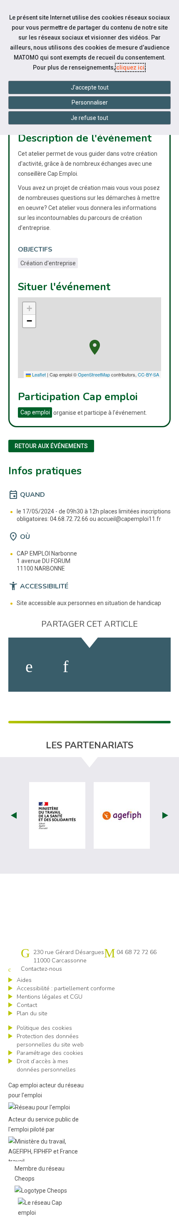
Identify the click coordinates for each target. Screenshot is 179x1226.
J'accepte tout (90, 87)
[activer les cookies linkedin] (65, 666)
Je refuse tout (89, 118)
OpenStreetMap (94, 374)
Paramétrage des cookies (50, 1053)
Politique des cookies (44, 1028)
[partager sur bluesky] (147, 666)
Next (165, 815)
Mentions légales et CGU (49, 997)
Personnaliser (90, 102)
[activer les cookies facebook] (29, 666)
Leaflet (38, 374)
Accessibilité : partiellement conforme (66, 988)
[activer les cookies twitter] (104, 666)
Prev (14, 815)
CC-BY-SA (148, 374)
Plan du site (32, 1013)
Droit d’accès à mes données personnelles (46, 1065)
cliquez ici (130, 67)
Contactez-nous (41, 969)
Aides (24, 980)
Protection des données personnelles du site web (50, 1040)
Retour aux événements (51, 446)
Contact (27, 1005)
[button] (95, 346)
